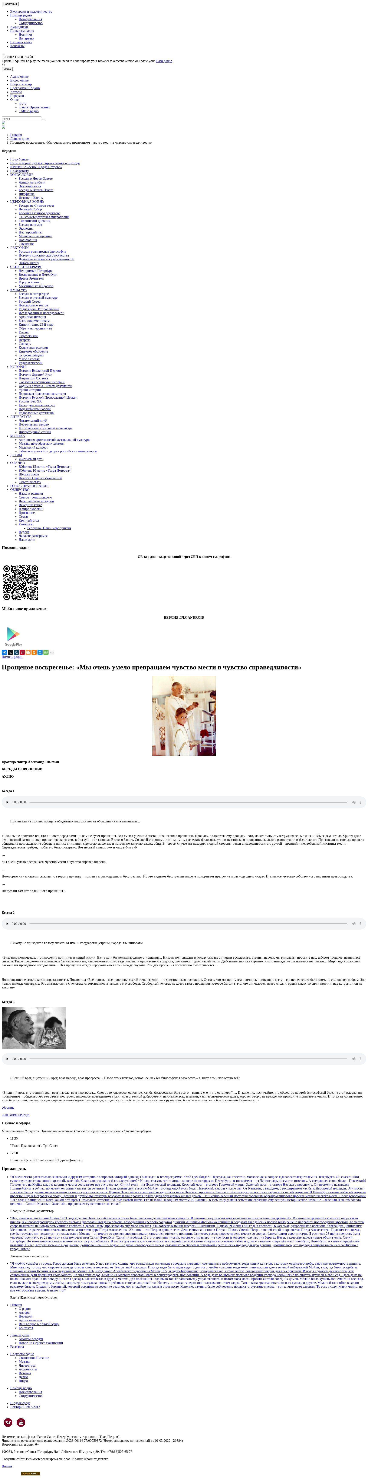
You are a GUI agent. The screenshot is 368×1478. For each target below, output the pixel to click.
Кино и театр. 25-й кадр (36, 324)
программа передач (16, 1115)
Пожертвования (30, 19)
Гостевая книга (21, 42)
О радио (25, 1308)
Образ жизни (28, 336)
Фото (22, 103)
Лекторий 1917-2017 (25, 1407)
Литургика (26, 194)
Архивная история (32, 317)
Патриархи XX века (33, 378)
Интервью (26, 38)
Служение (26, 244)
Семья (23, 516)
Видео (23, 1381)
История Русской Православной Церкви (48, 397)
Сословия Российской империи (42, 382)
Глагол (24, 332)
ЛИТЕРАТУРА (21, 416)
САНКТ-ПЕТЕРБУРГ (26, 267)
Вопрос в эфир (21, 84)
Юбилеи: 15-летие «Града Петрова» (44, 466)
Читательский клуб (33, 420)
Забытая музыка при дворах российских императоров (58, 451)
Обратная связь (30, 482)
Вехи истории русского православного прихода (45, 163)
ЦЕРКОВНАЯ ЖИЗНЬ (27, 201)
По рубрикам (19, 159)
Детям (23, 1377)
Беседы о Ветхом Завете (36, 190)
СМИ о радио (29, 111)
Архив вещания (30, 1320)
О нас (14, 99)
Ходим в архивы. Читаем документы (45, 386)
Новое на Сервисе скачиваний (41, 1343)
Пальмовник (28, 240)
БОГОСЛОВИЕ (21, 174)
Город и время (29, 282)
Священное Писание (34, 1358)
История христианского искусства (44, 255)
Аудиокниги (28, 1369)
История (25, 1373)
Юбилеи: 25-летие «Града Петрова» (36, 167)
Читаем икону (29, 263)
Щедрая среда (29, 474)
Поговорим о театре (33, 305)
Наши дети (27, 539)
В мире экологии (31, 509)
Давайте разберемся (33, 536)
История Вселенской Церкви (40, 370)
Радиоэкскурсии (31, 363)
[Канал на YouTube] (21, 1422)
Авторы (16, 92)
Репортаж (26, 524)
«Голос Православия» (34, 107)
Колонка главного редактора (39, 213)
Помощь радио (21, 15)
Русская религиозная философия (42, 251)
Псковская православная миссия (42, 393)
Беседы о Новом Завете (36, 178)
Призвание (27, 513)
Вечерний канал (30, 505)
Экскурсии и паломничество (31, 11)
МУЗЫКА (17, 436)
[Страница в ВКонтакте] (8, 1422)
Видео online (19, 80)
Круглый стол (29, 520)
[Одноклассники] (34, 652)
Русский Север (29, 301)
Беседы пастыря (30, 224)
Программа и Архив (25, 88)
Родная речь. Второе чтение (39, 309)
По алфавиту (19, 171)
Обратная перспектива (35, 328)
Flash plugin (164, 61)
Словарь (25, 343)
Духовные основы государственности (46, 259)
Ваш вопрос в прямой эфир (39, 1324)
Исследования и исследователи (41, 313)
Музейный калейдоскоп (36, 286)
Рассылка (17, 1346)
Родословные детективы (36, 413)
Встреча (24, 340)
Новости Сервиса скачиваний (40, 478)
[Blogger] (28, 652)
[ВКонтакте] (4, 652)
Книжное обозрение (33, 351)
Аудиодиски (19, 27)
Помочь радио (12, 657)
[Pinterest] (22, 652)
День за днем (19, 138)
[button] (3, 54)
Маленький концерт (33, 447)
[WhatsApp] (46, 652)
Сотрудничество (31, 23)
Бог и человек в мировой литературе (45, 428)
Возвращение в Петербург (38, 274)
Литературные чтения (35, 432)
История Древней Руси (35, 374)
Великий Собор (30, 209)
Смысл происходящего (35, 497)
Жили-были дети (31, 459)
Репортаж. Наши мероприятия (49, 528)
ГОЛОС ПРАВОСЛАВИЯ (29, 486)
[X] (10, 652)
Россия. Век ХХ (30, 401)
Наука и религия (31, 493)
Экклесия (26, 228)
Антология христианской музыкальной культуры (54, 440)
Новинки (25, 34)
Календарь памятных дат (37, 405)
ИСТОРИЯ (18, 367)
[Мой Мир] (40, 652)
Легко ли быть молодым (36, 501)
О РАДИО (17, 463)
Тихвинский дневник (34, 221)
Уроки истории (30, 390)
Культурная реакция (33, 347)
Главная (16, 135)
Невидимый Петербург (35, 271)
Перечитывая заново (34, 424)
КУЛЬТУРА (18, 290)
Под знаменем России (35, 409)
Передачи (17, 96)
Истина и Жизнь (31, 198)
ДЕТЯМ (16, 455)
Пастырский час (30, 232)
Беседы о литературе (34, 294)
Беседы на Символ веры (36, 205)
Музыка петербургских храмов (41, 443)
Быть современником (34, 320)
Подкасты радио (22, 30)
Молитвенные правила (35, 236)
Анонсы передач (31, 1339)
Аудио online (19, 76)
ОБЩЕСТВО (20, 489)
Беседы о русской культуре (38, 297)
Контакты (17, 46)
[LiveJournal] (16, 652)
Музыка (24, 1361)
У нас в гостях (29, 359)
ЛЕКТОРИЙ (19, 247)
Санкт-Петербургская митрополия (44, 217)
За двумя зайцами (31, 355)
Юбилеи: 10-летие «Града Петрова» (44, 470)
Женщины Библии (32, 182)
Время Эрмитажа (31, 278)
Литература (27, 1365)
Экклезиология (30, 186)
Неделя (24, 532)
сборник (8, 1107)
